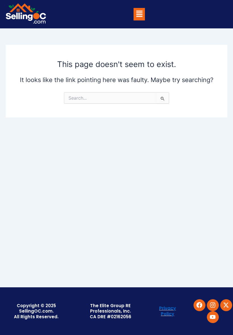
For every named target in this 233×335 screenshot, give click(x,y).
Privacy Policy (167, 311)
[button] (139, 14)
